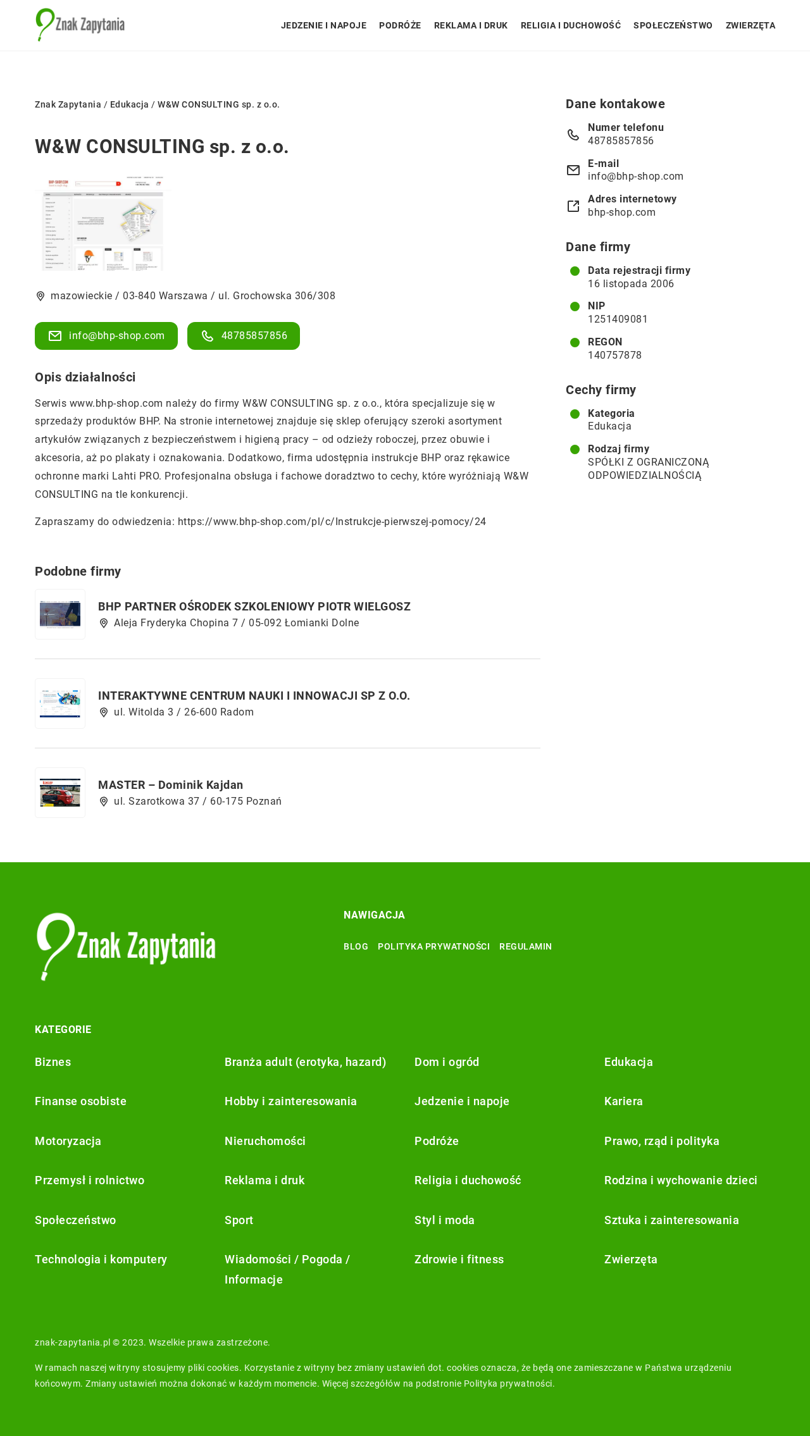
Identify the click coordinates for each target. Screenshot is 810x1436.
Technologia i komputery (101, 1259)
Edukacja (610, 426)
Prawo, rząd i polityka (662, 1141)
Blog (356, 946)
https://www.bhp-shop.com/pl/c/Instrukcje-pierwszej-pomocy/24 (332, 522)
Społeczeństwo (673, 25)
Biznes (53, 1061)
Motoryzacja (68, 1141)
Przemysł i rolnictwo (89, 1180)
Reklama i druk (471, 25)
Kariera (624, 1101)
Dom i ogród (447, 1061)
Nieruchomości (265, 1141)
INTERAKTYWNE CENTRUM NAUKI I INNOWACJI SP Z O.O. (254, 695)
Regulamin (525, 946)
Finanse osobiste (81, 1101)
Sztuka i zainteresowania (671, 1220)
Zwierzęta (751, 25)
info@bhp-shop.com (117, 336)
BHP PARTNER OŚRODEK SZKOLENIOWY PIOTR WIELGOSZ (254, 606)
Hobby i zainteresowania (291, 1101)
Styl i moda (444, 1220)
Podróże (400, 25)
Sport (239, 1220)
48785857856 (254, 336)
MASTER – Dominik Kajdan (171, 784)
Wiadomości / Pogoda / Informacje (288, 1269)
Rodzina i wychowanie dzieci (681, 1180)
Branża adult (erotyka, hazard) (305, 1061)
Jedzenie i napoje (324, 25)
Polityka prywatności (434, 946)
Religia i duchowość (571, 25)
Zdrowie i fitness (459, 1259)
